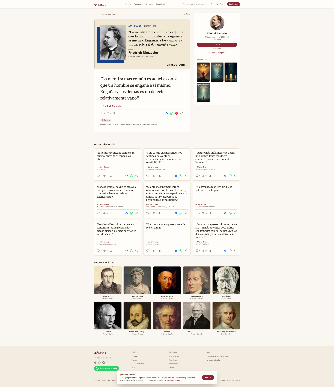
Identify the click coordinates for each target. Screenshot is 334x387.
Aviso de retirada (213, 360)
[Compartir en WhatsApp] (171, 113)
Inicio (96, 14)
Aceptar (208, 377)
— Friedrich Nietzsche (111, 106)
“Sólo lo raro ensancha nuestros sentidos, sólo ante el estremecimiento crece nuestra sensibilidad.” (164, 157)
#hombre (103, 125)
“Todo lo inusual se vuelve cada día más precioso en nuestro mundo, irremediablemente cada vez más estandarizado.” (116, 191)
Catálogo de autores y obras (218, 356)
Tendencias (138, 4)
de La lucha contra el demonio (156, 169)
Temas (134, 360)
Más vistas (173, 360)
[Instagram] (99, 362)
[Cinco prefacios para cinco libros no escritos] (231, 72)
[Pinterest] (103, 362)
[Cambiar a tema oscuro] (217, 4)
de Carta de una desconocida (204, 207)
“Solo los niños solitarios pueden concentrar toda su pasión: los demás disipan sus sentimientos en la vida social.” (116, 229)
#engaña (136, 125)
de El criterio (101, 169)
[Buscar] (212, 4)
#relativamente (152, 125)
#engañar (143, 125)
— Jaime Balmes (103, 167)
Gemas (171, 367)
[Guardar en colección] (113, 113)
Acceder (223, 4)
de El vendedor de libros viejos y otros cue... (111, 207)
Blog (133, 367)
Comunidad (160, 4)
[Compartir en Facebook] (167, 113)
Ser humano (106, 120)
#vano (110, 125)
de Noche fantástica (152, 244)
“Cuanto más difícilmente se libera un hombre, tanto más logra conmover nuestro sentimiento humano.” (215, 157)
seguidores (217, 49)
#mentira (129, 125)
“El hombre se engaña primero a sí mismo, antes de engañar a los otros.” (116, 156)
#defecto (116, 125)
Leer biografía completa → (217, 52)
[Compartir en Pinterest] (176, 113)
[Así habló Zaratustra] (203, 72)
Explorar (128, 4)
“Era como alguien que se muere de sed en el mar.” (165, 226)
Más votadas (174, 356)
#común (122, 125)
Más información (173, 380)
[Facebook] (95, 362)
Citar (188, 14)
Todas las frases (138, 363)
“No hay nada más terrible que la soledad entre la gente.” (213, 188)
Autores (149, 4)
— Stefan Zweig (152, 167)
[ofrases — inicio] (101, 4)
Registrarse (233, 4)
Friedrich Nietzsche (108, 14)
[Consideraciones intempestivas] (203, 92)
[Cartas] (217, 72)
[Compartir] (181, 113)
